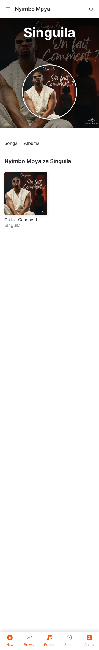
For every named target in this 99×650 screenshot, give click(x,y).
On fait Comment (20, 219)
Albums (31, 143)
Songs (10, 143)
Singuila (12, 225)
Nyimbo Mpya (32, 9)
